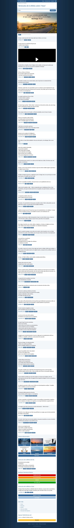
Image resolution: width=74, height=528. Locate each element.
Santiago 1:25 (21, 304)
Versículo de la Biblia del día (26, 460)
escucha (30, 68)
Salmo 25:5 (20, 468)
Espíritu (27, 68)
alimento (29, 220)
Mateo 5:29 (20, 206)
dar (24, 92)
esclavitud (33, 318)
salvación (29, 108)
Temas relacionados (23, 436)
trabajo (26, 388)
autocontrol (31, 311)
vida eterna (25, 84)
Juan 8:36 (20, 258)
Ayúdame (20, 517)
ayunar (26, 274)
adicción (24, 408)
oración (33, 234)
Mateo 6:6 (20, 234)
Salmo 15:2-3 (20, 156)
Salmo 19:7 (20, 244)
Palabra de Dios (27, 281)
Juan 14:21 (20, 213)
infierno (31, 206)
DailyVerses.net (20, 3)
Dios (28, 287)
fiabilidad (33, 101)
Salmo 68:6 (20, 347)
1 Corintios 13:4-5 (21, 402)
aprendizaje (29, 468)
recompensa (28, 92)
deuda (30, 318)
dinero (26, 318)
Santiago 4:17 (21, 39)
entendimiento (33, 281)
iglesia (25, 227)
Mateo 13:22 (20, 381)
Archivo (22, 507)
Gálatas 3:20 (20, 143)
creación (25, 287)
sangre (28, 415)
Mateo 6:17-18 (21, 274)
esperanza (33, 468)
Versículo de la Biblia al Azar (26, 486)
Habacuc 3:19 (20, 77)
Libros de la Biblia (24, 509)
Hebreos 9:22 (20, 415)
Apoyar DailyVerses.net (24, 515)
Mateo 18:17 (20, 227)
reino (33, 108)
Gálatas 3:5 (20, 68)
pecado (25, 206)
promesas (33, 432)
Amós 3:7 (20, 101)
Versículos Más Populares (25, 510)
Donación (37, 520)
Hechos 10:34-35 (21, 192)
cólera (34, 199)
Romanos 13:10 (21, 183)
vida (30, 129)
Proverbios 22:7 (21, 318)
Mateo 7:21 (20, 108)
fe (25, 492)
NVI (19, 34)
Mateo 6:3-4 (20, 92)
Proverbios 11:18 (21, 395)
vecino (31, 183)
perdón (31, 415)
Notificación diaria (37, 475)
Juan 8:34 (20, 408)
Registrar (52, 1)
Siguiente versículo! (37, 495)
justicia (31, 192)
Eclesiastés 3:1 (21, 129)
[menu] (56, 1)
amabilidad (30, 199)
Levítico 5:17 (20, 338)
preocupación (32, 381)
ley (25, 183)
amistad (33, 347)
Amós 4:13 (20, 331)
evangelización (36, 192)
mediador (25, 143)
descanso (30, 122)
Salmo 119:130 (21, 281)
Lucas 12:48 (20, 253)
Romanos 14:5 (21, 373)
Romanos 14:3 (21, 220)
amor (26, 178)
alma (26, 244)
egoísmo (34, 136)
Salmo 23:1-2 (20, 122)
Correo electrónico (37, 477)
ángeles (32, 178)
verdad (25, 468)
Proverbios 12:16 (21, 311)
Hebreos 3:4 (20, 287)
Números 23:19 (21, 432)
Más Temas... (37, 455)
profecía (24, 101)
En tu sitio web (37, 482)
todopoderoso (29, 331)
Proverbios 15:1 (21, 199)
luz (37, 281)
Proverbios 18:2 (21, 136)
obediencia (30, 84)
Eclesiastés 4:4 (21, 388)
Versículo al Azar (47, 1)
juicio (25, 220)
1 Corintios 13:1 (21, 178)
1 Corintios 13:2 (21, 492)
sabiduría (30, 136)
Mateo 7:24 (20, 422)
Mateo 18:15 (20, 163)
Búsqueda (24, 3)
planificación (28, 101)
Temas (43, 1)
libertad (25, 347)
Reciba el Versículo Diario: (25, 472)
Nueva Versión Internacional (26, 34)
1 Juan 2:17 (20, 84)
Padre (32, 92)
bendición (25, 122)
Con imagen (37, 497)
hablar (26, 136)
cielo (33, 129)
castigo (33, 253)
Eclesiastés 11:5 (21, 297)
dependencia (35, 122)
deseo (34, 84)
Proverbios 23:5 (21, 355)
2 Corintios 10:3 (21, 113)
